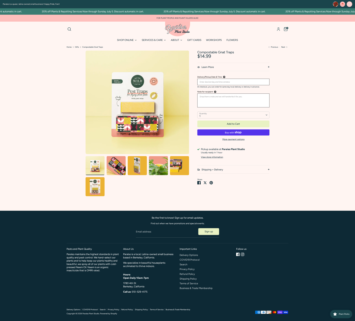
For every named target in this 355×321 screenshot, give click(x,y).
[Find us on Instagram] (349, 4)
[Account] (278, 29)
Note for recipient (205, 92)
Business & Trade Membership (196, 288)
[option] (137, 103)
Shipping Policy (188, 278)
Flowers (232, 40)
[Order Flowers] (335, 4)
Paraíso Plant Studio (91, 313)
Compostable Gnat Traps (92, 47)
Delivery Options (189, 255)
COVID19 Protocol (190, 259)
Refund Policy (187, 274)
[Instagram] (242, 254)
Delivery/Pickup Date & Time (209, 77)
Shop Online (125, 40)
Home (69, 47)
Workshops (214, 40)
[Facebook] (237, 254)
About (175, 40)
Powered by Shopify (108, 313)
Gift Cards (194, 40)
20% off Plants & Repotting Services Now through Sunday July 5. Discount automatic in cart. (87, 11)
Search (183, 264)
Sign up (209, 231)
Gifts (77, 47)
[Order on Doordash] (342, 4)
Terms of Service (189, 283)
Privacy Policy (187, 269)
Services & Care (152, 40)
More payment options (233, 139)
